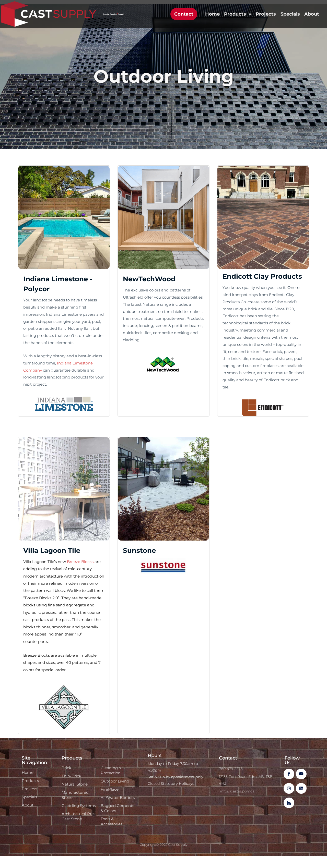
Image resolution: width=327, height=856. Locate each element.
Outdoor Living (115, 781)
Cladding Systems (79, 805)
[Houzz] (289, 803)
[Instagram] (289, 788)
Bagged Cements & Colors (117, 808)
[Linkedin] (301, 788)
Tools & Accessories (111, 821)
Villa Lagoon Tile (51, 550)
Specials (290, 14)
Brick (66, 767)
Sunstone (139, 550)
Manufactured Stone (75, 795)
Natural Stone (75, 784)
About (311, 14)
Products (235, 14)
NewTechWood (149, 279)
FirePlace (110, 789)
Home (212, 14)
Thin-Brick (71, 776)
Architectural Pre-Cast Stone (78, 816)
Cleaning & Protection (111, 770)
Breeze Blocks (80, 561)
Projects (266, 14)
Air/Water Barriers (118, 797)
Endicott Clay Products (262, 276)
